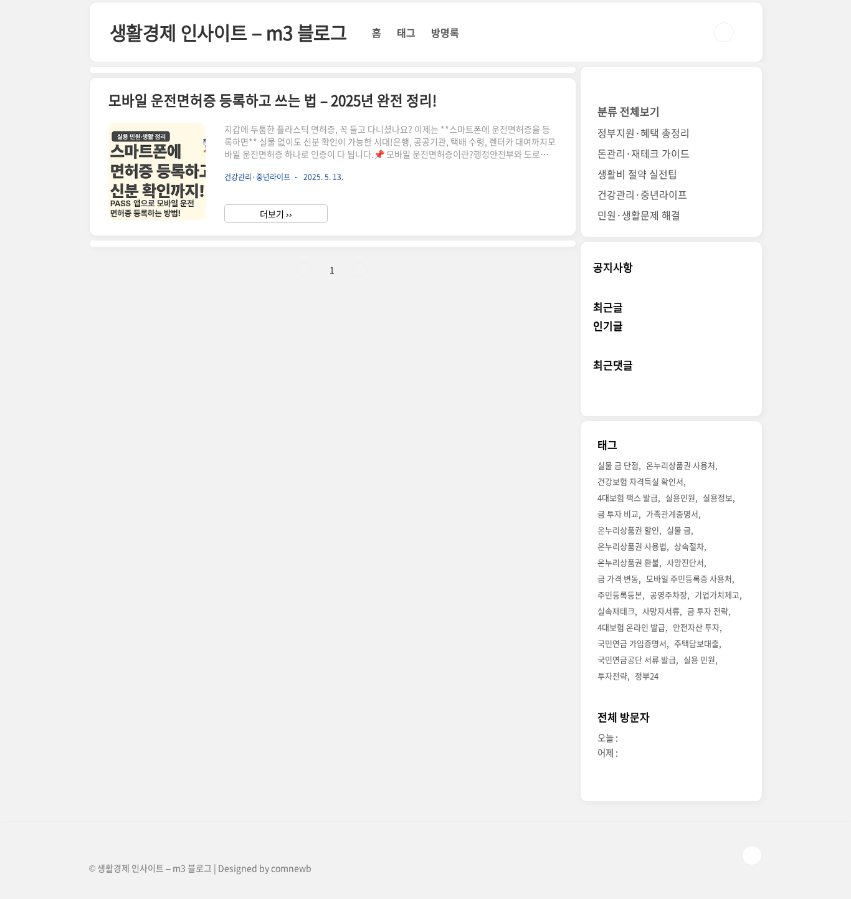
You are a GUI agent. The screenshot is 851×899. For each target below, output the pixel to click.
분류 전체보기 (628, 111)
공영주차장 (668, 595)
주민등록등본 (619, 595)
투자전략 (612, 676)
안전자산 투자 (696, 627)
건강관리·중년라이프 (642, 194)
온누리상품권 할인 (628, 530)
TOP (752, 855)
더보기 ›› (276, 213)
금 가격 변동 (618, 578)
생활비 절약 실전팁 (637, 173)
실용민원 (680, 497)
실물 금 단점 (618, 465)
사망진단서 (685, 562)
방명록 (445, 32)
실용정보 (718, 497)
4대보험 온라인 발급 (631, 627)
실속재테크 (616, 611)
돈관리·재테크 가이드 (643, 153)
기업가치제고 (717, 595)
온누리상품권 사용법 (632, 546)
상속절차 (689, 546)
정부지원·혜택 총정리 (643, 132)
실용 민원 (699, 659)
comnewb (291, 868)
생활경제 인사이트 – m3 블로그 (228, 32)
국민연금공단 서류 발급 (636, 659)
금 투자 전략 (707, 611)
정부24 (646, 676)
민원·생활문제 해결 (638, 214)
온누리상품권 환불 (628, 562)
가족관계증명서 (672, 514)
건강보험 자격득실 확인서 (640, 481)
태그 (406, 32)
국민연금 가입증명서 (632, 643)
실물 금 (679, 530)
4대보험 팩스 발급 (627, 497)
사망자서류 (661, 611)
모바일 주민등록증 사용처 (689, 578)
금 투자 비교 (618, 514)
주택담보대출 (696, 643)
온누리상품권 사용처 (680, 465)
